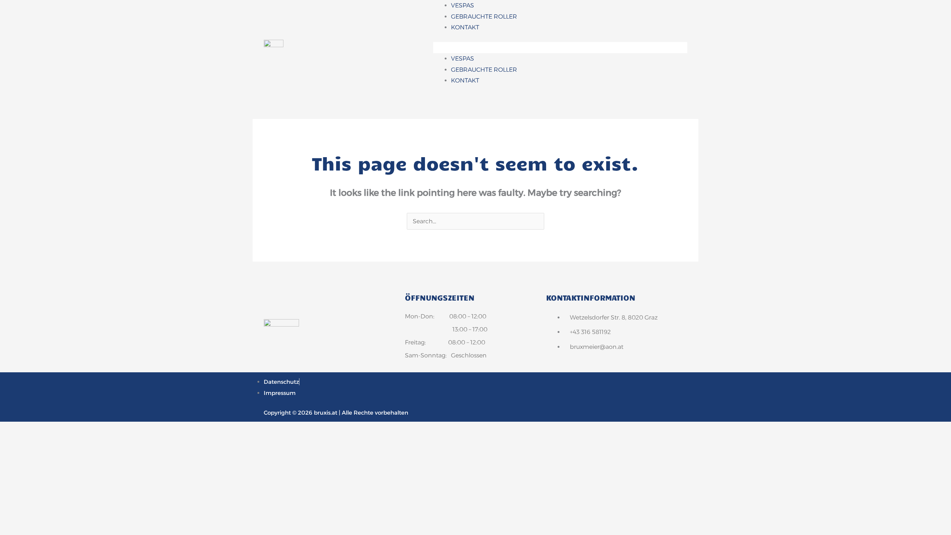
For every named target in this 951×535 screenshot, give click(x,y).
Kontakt (465, 27)
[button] (560, 47)
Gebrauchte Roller (484, 16)
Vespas (462, 5)
